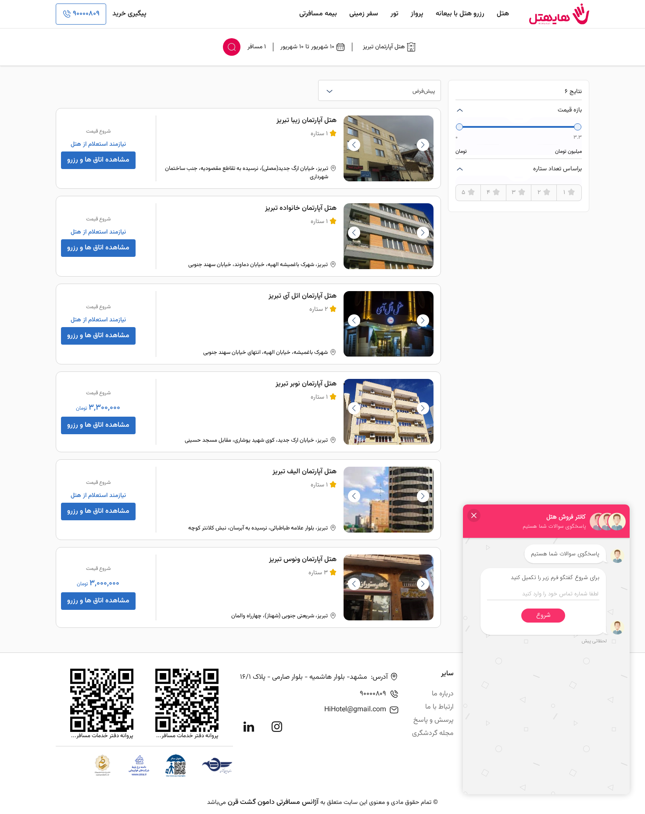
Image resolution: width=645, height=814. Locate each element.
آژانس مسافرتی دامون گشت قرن (273, 802)
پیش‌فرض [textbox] (423, 91)
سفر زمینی (363, 13)
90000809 (86, 13)
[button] (354, 145)
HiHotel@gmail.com (355, 709)
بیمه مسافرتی (318, 13)
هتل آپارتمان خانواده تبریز (301, 208)
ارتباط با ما (439, 707)
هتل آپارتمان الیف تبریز (304, 471)
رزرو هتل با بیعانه (460, 13)
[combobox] (379, 90)
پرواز (417, 13)
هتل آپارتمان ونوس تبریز (303, 559)
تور (394, 13)
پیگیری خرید (129, 13)
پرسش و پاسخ (433, 720)
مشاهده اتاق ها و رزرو (98, 160)
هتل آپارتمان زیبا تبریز (306, 120)
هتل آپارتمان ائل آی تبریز (303, 296)
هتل (503, 13)
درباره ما (443, 693)
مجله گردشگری (433, 733)
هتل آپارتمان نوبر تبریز (306, 383)
